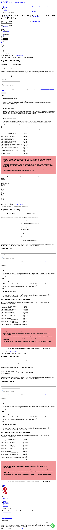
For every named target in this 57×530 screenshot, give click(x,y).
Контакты (5, 35)
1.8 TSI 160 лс (6, 10)
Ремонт (34, 11)
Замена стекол (36, 21)
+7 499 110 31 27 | (13, 2)
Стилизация (35, 16)
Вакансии (5, 506)
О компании (6, 503)
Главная (5, 7)
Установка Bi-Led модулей (40, 7)
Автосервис (6, 500)
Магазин (5, 501)
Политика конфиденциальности (29, 528)
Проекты (5, 26)
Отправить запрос (19, 55)
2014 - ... (5, 9)
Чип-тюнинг (6, 498)
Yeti (4, 8)
